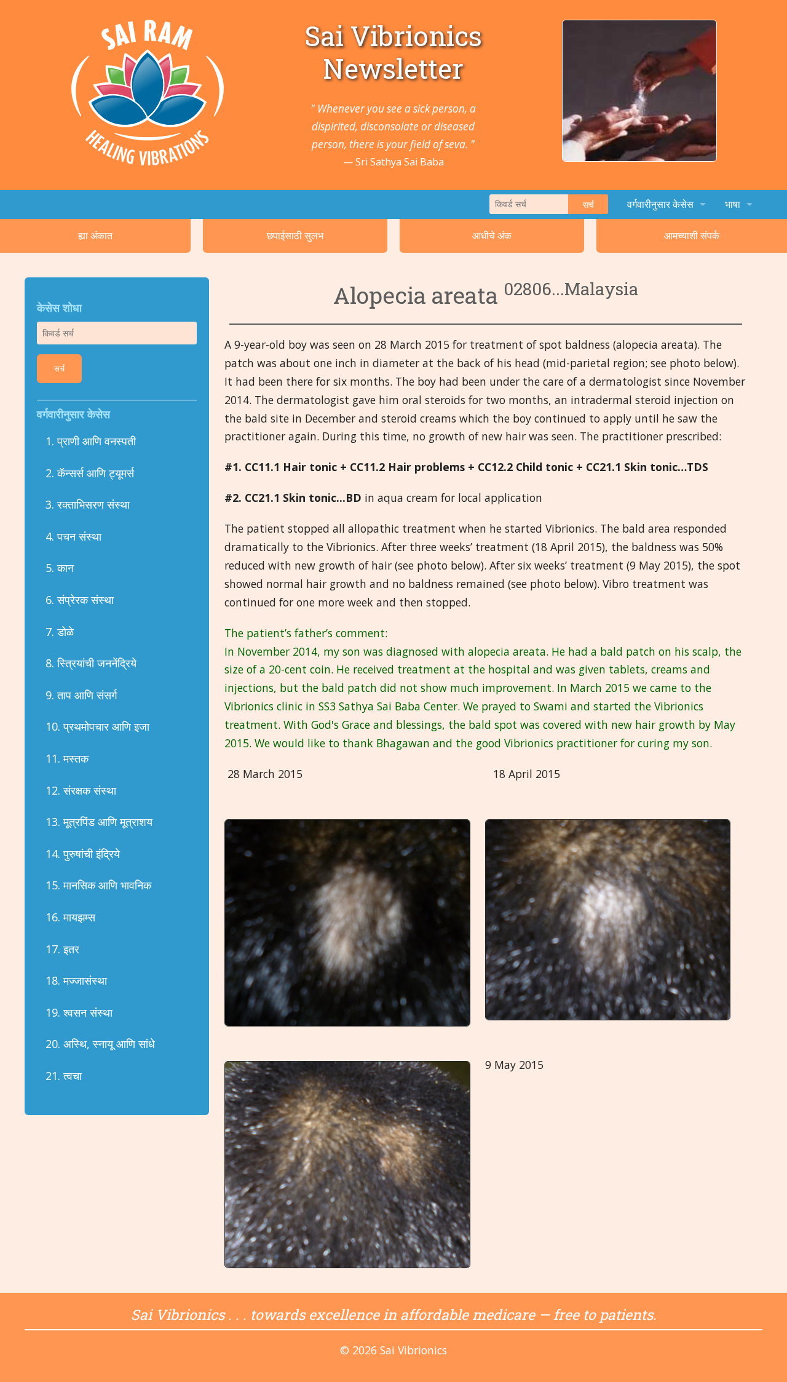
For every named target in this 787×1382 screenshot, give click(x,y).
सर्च (588, 204)
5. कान (59, 567)
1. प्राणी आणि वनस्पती (90, 441)
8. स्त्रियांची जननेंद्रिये (90, 663)
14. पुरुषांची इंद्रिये (82, 853)
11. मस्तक (67, 758)
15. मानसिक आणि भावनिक (98, 885)
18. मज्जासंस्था (76, 980)
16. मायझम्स (70, 917)
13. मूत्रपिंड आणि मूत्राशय (98, 821)
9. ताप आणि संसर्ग (81, 695)
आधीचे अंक (492, 235)
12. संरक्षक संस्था (80, 790)
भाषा (732, 204)
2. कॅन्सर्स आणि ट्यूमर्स (89, 473)
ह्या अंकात (95, 235)
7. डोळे (59, 631)
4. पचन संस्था (73, 536)
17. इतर (62, 949)
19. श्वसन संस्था (79, 1012)
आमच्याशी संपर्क (691, 235)
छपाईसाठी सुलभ (295, 235)
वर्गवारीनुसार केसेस (660, 204)
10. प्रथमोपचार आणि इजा (97, 726)
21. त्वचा (65, 1075)
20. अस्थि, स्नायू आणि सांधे (100, 1043)
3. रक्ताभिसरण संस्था (87, 504)
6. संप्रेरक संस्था (79, 599)
